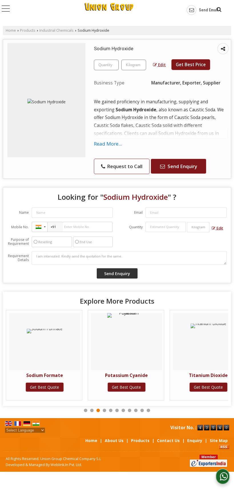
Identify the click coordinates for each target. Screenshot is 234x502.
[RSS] (224, 446)
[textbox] (133, 65)
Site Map (219, 440)
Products (27, 30)
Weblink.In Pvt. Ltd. (66, 464)
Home (11, 30)
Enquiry (194, 440)
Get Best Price (191, 65)
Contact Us (168, 440)
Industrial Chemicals (56, 30)
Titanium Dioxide (208, 375)
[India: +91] (40, 227)
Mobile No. (20, 227)
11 (148, 410)
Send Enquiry (181, 166)
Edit (161, 64)
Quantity (136, 227)
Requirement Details (18, 258)
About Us (114, 440)
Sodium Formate (44, 375)
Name (24, 212)
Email (138, 212)
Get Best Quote (44, 387)
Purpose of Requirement (18, 242)
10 (142, 410)
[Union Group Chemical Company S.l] (109, 10)
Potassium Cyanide (126, 375)
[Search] (218, 8)
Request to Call (124, 166)
